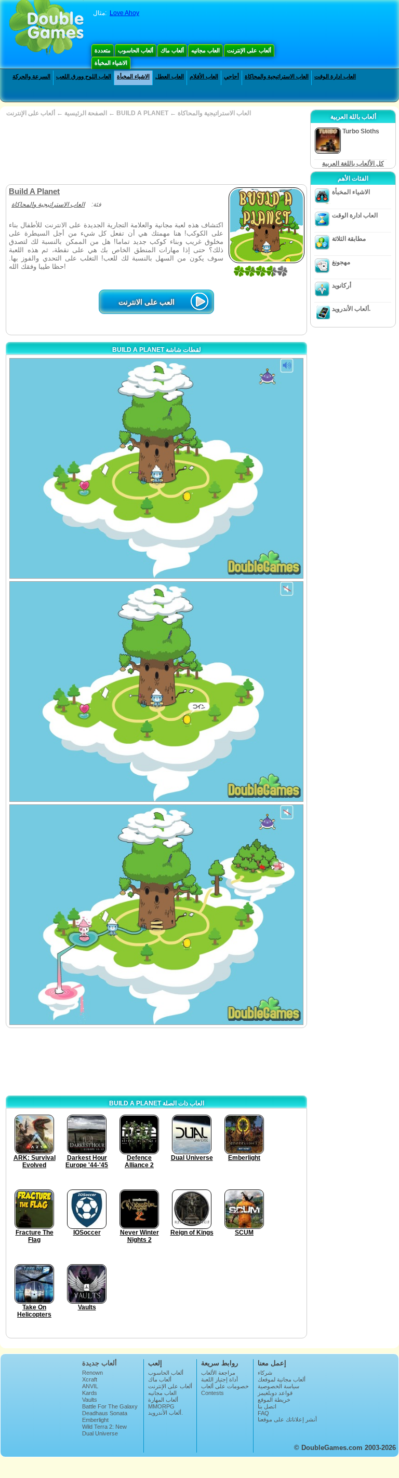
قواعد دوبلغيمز (275, 1393)
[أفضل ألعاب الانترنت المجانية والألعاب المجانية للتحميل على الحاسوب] (46, 28)
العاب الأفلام (204, 76)
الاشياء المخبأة (111, 63)
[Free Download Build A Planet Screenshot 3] (156, 914)
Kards (89, 1393)
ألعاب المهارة (163, 1400)
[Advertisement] (155, 150)
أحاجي (231, 76)
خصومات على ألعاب (225, 1386)
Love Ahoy (124, 13)
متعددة (103, 50)
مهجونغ (341, 262)
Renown (92, 1373)
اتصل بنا (267, 1406)
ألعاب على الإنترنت (249, 50)
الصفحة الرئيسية (85, 113)
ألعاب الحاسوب (135, 50)
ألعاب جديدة (99, 1363)
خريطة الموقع (274, 1400)
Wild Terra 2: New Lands (104, 1430)
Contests (212, 1393)
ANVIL (90, 1386)
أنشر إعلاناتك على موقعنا (287, 1419)
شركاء (265, 1373)
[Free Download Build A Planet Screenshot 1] (156, 468)
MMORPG (161, 1406)
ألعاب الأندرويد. (351, 308)
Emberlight (95, 1420)
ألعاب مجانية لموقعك (281, 1379)
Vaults (89, 1400)
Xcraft (89, 1379)
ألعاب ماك (172, 50)
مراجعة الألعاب (218, 1373)
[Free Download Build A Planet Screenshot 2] (156, 691)
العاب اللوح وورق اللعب (83, 76)
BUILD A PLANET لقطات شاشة (156, 349)
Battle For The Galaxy (110, 1406)
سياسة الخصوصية (278, 1386)
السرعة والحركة (31, 76)
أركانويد (341, 285)
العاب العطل (169, 76)
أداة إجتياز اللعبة (219, 1379)
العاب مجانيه (205, 50)
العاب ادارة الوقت (335, 76)
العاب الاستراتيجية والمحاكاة (277, 76)
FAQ (263, 1413)
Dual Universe (100, 1433)
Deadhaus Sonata (104, 1413)
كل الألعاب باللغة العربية (353, 163)
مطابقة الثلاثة (349, 238)
